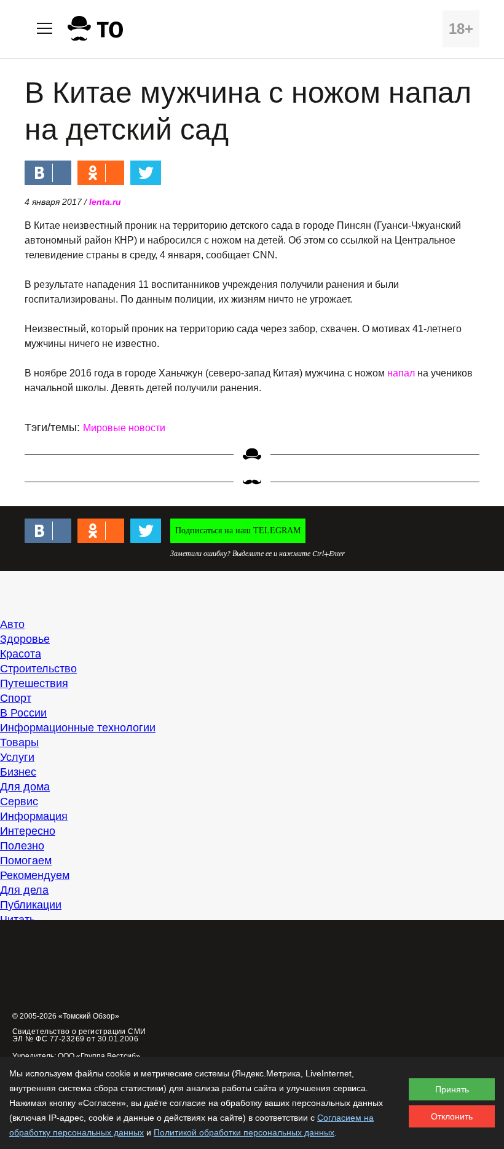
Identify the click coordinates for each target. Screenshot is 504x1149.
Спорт (15, 698)
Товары (19, 742)
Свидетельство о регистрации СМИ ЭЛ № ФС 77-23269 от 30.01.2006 (79, 1035)
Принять (452, 1089)
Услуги (17, 757)
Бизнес (18, 772)
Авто (12, 624)
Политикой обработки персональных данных (244, 1132)
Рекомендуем (34, 875)
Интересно (27, 831)
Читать (17, 919)
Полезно (22, 846)
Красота (20, 654)
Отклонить (452, 1116)
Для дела (24, 890)
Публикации (30, 905)
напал (401, 373)
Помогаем (26, 860)
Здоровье (25, 639)
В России (23, 713)
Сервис (19, 801)
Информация (34, 816)
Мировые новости (124, 428)
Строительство (38, 668)
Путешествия (34, 683)
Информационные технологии (78, 728)
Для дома (25, 787)
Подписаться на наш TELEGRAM (238, 530)
